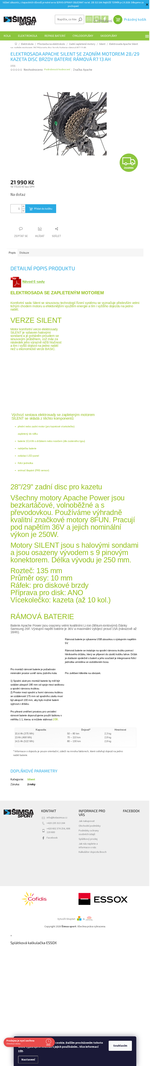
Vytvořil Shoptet (66, 919)
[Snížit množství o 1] (23, 211)
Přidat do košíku (43, 208)
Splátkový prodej (88, 839)
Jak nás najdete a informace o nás (88, 845)
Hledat (80, 19)
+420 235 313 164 (56, 823)
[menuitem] (7, 35)
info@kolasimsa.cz (57, 817)
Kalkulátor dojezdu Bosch (92, 852)
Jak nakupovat (87, 821)
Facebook (52, 838)
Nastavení (27, 1060)
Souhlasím (119, 1046)
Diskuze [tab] (24, 253)
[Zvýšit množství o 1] (23, 206)
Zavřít (30, 222)
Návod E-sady (33, 281)
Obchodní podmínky (90, 826)
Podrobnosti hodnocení (57, 69)
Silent (31, 779)
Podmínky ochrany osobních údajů (89, 832)
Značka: (82, 70)
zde (19, 1051)
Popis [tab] (12, 253)
